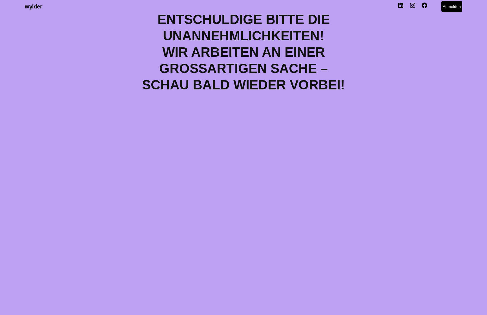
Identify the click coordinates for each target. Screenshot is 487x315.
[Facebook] (424, 7)
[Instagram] (412, 7)
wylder (33, 6)
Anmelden (452, 6)
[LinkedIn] (400, 7)
